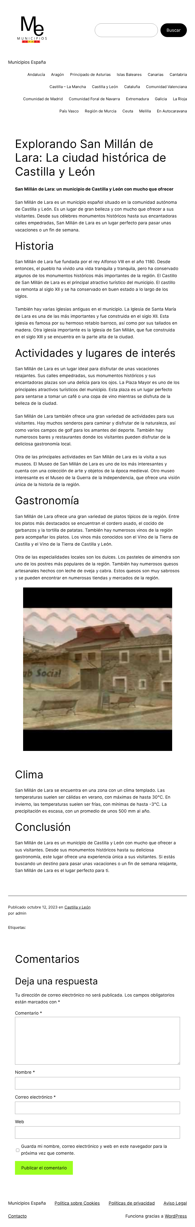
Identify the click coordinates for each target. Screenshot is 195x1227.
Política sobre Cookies (77, 1203)
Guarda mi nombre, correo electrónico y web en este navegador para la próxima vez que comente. (94, 1150)
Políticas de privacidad (132, 1203)
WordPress (176, 1216)
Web (19, 1121)
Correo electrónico (35, 1097)
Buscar (174, 30)
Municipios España (27, 62)
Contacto (17, 1216)
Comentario (28, 1013)
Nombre (25, 1072)
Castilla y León (77, 907)
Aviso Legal (175, 1203)
